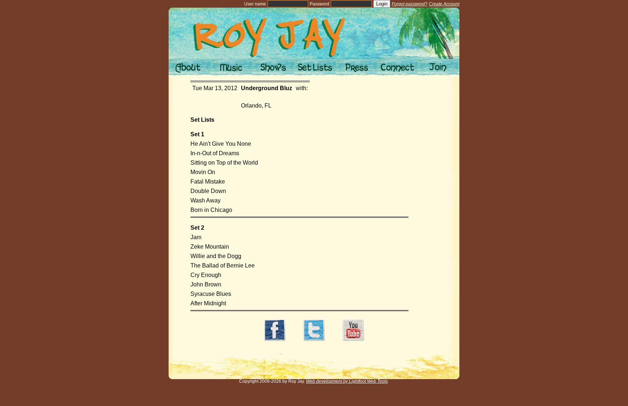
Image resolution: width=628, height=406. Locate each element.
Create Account (444, 4)
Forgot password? (409, 4)
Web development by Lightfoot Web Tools (347, 381)
